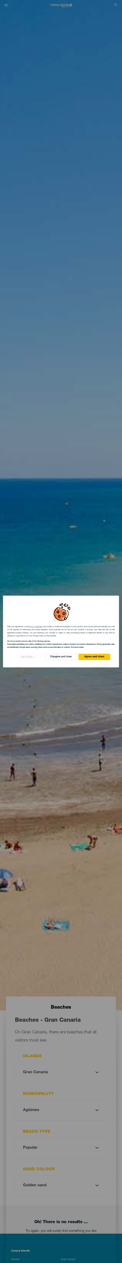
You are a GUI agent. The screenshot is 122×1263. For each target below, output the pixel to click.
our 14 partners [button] (36, 627)
